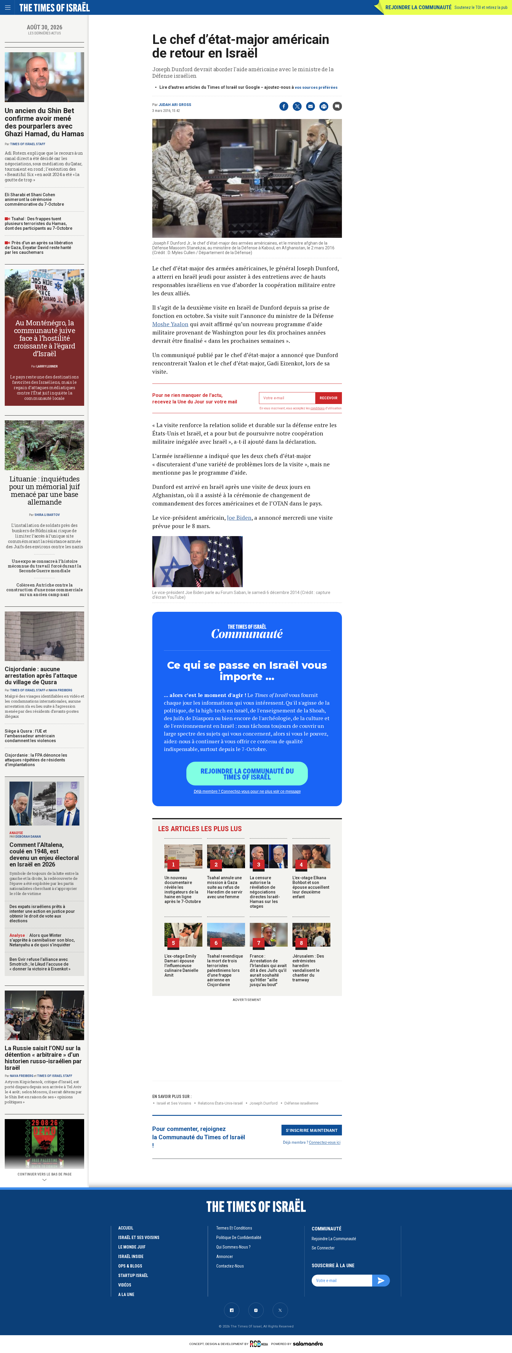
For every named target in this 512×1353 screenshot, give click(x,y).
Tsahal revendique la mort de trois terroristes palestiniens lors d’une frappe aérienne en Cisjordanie (225, 970)
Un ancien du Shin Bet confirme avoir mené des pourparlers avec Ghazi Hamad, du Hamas (44, 122)
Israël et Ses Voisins (174, 1103)
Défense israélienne (301, 1103)
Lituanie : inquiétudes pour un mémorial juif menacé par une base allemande (44, 490)
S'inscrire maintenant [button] (312, 1130)
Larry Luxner (47, 366)
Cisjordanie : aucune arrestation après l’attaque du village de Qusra (41, 676)
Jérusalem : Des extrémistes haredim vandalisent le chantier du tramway (308, 968)
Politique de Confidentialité (238, 1237)
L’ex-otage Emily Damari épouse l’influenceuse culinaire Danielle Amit (181, 965)
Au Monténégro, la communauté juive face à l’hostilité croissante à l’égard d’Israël (44, 338)
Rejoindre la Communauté (418, 7)
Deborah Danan (28, 836)
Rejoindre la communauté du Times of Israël (247, 773)
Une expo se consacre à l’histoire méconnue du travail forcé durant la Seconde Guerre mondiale (44, 565)
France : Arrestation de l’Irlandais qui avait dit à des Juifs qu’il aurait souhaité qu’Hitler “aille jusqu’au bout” (268, 970)
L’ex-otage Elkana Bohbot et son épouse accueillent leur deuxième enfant (310, 887)
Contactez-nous (230, 1266)
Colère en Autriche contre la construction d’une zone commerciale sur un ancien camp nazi (44, 589)
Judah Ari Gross (175, 105)
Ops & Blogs (130, 1266)
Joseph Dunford (263, 1103)
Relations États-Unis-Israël (220, 1103)
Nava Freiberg (60, 690)
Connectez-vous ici (324, 1142)
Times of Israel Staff (27, 144)
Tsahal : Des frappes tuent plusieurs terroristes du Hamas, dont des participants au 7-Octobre (38, 223)
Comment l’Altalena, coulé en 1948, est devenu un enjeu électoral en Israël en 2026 (44, 854)
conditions (318, 408)
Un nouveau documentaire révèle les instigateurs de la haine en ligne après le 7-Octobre (182, 889)
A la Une (126, 1294)
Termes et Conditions (234, 1228)
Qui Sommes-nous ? (233, 1247)
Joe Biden (239, 517)
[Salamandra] (308, 1343)
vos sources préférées (316, 87)
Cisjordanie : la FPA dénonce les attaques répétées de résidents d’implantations (36, 760)
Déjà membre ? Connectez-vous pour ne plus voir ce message (247, 791)
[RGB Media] (260, 1344)
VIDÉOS (124, 1285)
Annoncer (224, 1256)
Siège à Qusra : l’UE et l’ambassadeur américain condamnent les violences (30, 736)
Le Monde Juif (131, 1247)
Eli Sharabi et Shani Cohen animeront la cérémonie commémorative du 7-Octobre (34, 199)
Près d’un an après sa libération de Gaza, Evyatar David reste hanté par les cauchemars (39, 247)
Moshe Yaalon (170, 324)
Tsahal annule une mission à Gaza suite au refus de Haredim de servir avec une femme (225, 887)
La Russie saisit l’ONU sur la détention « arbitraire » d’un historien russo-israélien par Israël (43, 1058)
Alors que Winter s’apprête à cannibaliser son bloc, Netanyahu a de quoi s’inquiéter (42, 940)
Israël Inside (130, 1256)
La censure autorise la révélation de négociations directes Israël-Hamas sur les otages (265, 892)
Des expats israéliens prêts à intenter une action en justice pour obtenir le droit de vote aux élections (42, 913)
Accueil (125, 1228)
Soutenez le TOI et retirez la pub (481, 7)
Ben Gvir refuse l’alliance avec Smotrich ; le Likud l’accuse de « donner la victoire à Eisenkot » (40, 964)
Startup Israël (133, 1275)
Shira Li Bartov (47, 515)
